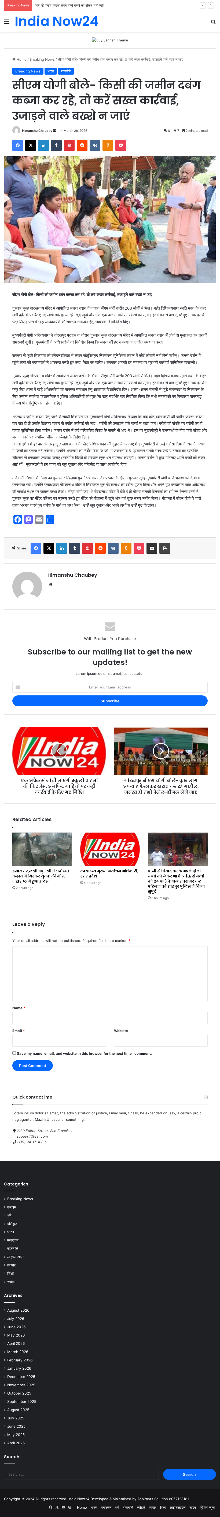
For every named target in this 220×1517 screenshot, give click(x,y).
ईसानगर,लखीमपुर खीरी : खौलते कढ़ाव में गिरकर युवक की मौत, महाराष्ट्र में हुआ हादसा (40, 876)
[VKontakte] (95, 145)
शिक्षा (10, 1273)
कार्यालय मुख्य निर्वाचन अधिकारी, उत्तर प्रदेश (109, 873)
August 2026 (18, 1310)
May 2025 (16, 1435)
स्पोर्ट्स (11, 1282)
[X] (30, 145)
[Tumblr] (56, 145)
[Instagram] (70, 1507)
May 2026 (16, 1335)
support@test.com (32, 1136)
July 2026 (15, 1318)
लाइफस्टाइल (15, 1257)
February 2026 (20, 1360)
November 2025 (21, 1385)
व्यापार (11, 1265)
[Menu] (6, 23)
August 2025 (18, 1410)
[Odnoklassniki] (107, 145)
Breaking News (42, 59)
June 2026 (16, 1327)
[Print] (164, 548)
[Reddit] (82, 145)
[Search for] (213, 23)
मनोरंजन (13, 1240)
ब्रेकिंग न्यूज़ (207, 1507)
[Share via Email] (151, 548)
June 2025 (16, 1426)
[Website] (50, 584)
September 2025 (21, 1401)
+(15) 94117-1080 (31, 1142)
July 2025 (15, 1418)
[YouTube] (63, 1507)
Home (21, 59)
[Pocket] (120, 145)
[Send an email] (54, 131)
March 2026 (17, 1352)
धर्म (9, 1215)
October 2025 (19, 1393)
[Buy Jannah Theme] (110, 40)
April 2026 (16, 1343)
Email (18, 1031)
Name (18, 1008)
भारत (50, 71)
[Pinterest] (69, 145)
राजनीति (66, 71)
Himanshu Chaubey (37, 131)
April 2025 (16, 1443)
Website (121, 1031)
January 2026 (19, 1368)
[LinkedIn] (43, 145)
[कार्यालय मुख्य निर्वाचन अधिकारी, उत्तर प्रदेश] (110, 849)
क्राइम (11, 1207)
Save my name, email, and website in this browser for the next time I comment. (84, 1053)
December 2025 (21, 1376)
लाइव (192, 1507)
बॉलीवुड (12, 1224)
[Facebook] (17, 145)
